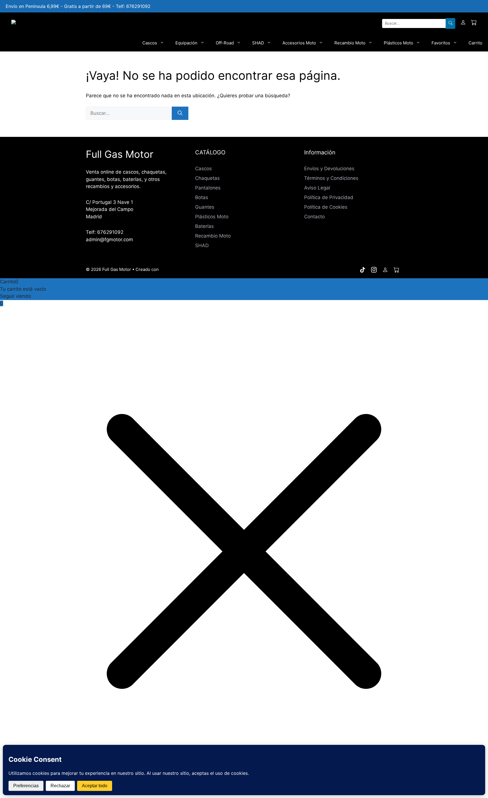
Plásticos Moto (398, 43)
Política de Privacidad (328, 197)
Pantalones (208, 188)
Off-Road (225, 43)
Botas (201, 197)
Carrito (475, 43)
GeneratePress (175, 269)
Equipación (186, 43)
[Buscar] (450, 23)
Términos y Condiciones (331, 178)
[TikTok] (362, 269)
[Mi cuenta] (463, 23)
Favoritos (441, 43)
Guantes (204, 207)
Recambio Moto (349, 43)
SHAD (258, 43)
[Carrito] (474, 23)
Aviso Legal (317, 188)
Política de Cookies (325, 207)
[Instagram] (374, 269)
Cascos (149, 43)
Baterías (204, 226)
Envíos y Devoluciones (329, 168)
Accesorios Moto (299, 43)
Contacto (314, 216)
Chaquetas (207, 178)
